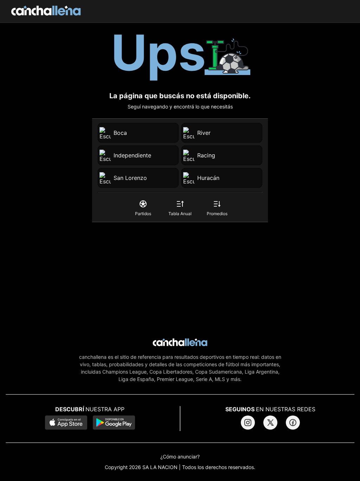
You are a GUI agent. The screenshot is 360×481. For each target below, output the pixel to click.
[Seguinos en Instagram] (248, 423)
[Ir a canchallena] (46, 11)
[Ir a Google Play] (114, 423)
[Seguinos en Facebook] (293, 423)
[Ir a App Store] (66, 423)
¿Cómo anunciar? (180, 456)
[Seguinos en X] (270, 423)
